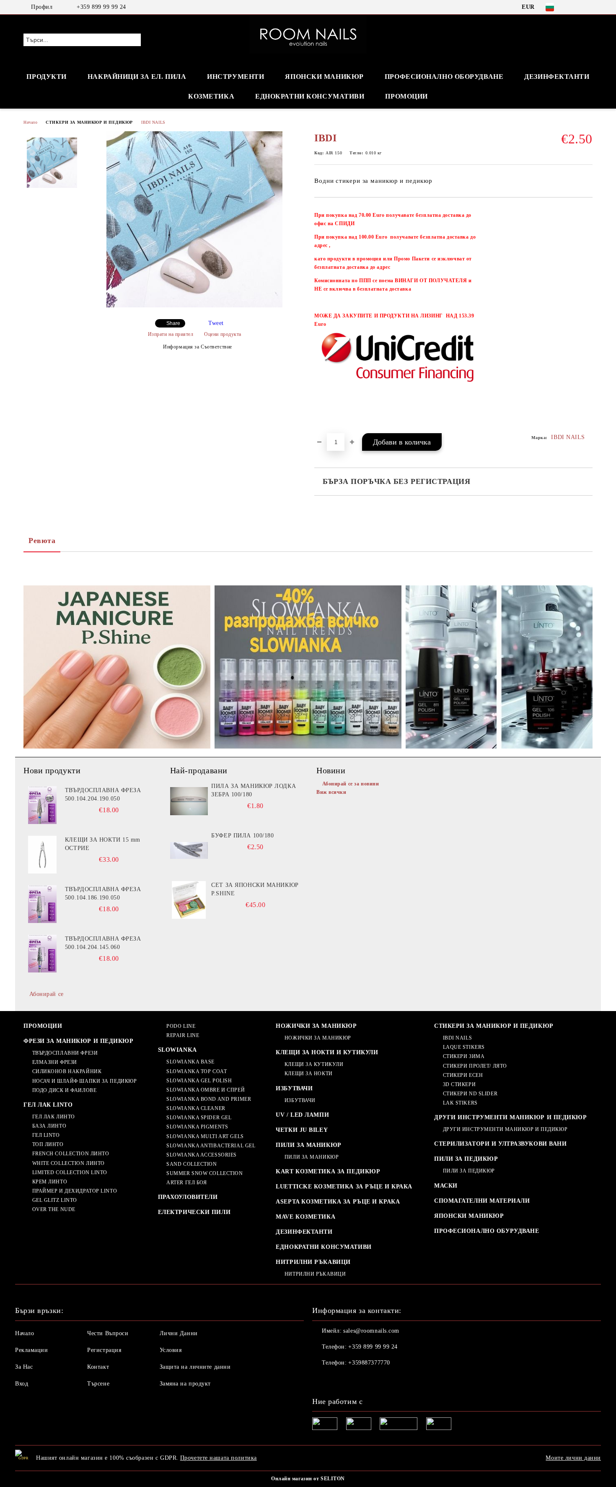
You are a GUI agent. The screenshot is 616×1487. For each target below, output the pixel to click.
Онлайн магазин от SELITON (308, 1479)
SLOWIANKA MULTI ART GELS (204, 1136)
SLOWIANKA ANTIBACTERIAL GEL (210, 1146)
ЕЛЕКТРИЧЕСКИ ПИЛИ (194, 1212)
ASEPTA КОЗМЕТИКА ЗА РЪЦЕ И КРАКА (338, 1201)
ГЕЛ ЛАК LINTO (47, 1105)
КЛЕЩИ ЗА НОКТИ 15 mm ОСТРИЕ (102, 844)
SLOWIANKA (177, 1050)
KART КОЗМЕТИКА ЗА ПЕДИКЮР (328, 1171)
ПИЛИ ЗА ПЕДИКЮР (466, 1159)
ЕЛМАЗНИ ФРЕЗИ (54, 1062)
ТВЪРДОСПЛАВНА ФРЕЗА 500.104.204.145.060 (103, 943)
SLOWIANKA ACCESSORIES (201, 1155)
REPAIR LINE (182, 1035)
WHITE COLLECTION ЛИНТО (68, 1163)
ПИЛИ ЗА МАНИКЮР (308, 1145)
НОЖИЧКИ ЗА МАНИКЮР (316, 1026)
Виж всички (331, 792)
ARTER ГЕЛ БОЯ (186, 1182)
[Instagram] (588, 7)
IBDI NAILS (153, 122)
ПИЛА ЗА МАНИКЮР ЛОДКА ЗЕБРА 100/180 (253, 790)
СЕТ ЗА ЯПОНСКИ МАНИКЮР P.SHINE (254, 889)
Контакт (98, 1367)
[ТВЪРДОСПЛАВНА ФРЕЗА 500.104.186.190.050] (42, 904)
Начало (30, 122)
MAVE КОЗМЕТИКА (305, 1217)
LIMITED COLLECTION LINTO (69, 1172)
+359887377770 (369, 1363)
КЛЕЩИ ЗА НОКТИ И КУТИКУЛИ (327, 1052)
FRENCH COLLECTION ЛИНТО (70, 1154)
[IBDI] (194, 305)
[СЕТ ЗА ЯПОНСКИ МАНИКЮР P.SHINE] (189, 900)
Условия (171, 1350)
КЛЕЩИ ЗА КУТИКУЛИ (314, 1064)
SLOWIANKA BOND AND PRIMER (208, 1099)
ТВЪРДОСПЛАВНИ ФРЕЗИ (65, 1053)
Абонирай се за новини (350, 784)
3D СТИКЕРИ (459, 1084)
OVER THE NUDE (53, 1209)
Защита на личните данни (195, 1367)
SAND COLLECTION (191, 1164)
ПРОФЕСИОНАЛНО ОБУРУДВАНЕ (486, 1231)
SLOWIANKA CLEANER (195, 1108)
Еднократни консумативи (309, 96)
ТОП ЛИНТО (48, 1144)
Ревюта (41, 540)
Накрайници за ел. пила (137, 76)
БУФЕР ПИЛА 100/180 (242, 835)
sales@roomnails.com (371, 1331)
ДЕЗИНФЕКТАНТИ (556, 76)
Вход (21, 1383)
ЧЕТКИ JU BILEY (302, 1130)
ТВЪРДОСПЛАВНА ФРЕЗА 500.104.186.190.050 (103, 893)
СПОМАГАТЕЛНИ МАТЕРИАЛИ (482, 1201)
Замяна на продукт (185, 1383)
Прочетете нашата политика (218, 1458)
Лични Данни (179, 1333)
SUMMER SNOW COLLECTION (204, 1173)
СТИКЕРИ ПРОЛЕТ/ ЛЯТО (475, 1066)
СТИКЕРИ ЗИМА (463, 1056)
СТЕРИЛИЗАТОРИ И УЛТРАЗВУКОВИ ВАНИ (500, 1144)
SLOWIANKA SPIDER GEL (198, 1117)
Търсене (98, 1383)
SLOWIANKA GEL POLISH (199, 1081)
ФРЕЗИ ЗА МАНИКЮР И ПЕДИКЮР (78, 1041)
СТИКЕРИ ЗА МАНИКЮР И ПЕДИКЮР (89, 122)
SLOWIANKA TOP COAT (196, 1071)
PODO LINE (180, 1026)
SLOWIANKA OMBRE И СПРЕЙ (205, 1090)
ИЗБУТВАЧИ (294, 1088)
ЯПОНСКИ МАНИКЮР (324, 76)
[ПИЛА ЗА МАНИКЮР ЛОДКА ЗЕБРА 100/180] (189, 801)
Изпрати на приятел (171, 334)
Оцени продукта (222, 334)
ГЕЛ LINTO (46, 1135)
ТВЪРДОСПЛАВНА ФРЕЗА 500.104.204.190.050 (103, 794)
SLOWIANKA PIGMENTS (197, 1127)
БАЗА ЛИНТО (49, 1126)
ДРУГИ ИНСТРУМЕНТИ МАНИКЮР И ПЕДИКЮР (510, 1117)
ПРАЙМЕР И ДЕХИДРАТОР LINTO (74, 1191)
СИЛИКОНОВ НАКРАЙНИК (66, 1071)
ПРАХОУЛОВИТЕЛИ (188, 1197)
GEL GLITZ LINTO (54, 1200)
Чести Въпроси (107, 1333)
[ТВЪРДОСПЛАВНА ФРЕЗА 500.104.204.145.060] (42, 953)
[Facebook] (575, 7)
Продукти (46, 76)
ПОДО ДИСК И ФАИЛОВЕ (64, 1090)
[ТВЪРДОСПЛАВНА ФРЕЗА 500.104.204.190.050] (42, 805)
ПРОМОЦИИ (406, 96)
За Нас (24, 1367)
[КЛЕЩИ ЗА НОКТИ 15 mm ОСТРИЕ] (42, 854)
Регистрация (104, 1350)
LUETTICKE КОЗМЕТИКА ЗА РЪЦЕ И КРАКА (344, 1186)
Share (173, 323)
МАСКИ (446, 1186)
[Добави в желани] (586, 320)
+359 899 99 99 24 (101, 7)
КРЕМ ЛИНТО (49, 1182)
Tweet (216, 323)
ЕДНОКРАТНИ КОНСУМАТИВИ (323, 1247)
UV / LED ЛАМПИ (302, 1115)
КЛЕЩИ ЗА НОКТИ (308, 1073)
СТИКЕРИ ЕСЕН (463, 1075)
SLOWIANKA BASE (190, 1062)
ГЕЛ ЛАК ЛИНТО (53, 1117)
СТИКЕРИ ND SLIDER (470, 1094)
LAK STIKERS (460, 1103)
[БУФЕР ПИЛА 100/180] (189, 850)
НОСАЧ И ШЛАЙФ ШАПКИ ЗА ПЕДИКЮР (84, 1081)
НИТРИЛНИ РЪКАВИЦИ (313, 1262)
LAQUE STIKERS (464, 1047)
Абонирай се (46, 994)
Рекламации (31, 1350)
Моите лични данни (573, 1458)
